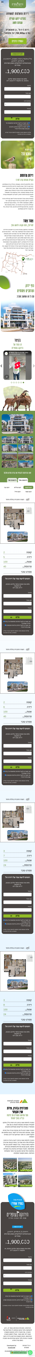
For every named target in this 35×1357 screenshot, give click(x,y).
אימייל (29, 109)
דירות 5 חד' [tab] (12, 480)
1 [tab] (23, 382)
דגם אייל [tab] (17, 492)
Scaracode (11, 1347)
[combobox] (17, 104)
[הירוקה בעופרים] (17, 4)
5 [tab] (14, 382)
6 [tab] (11, 382)
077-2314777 (11, 81)
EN (2, 2)
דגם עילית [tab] (17, 487)
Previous (33, 365)
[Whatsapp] (30, 1352)
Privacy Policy (25, 1351)
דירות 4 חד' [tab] (23, 480)
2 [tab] (21, 382)
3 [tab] (18, 382)
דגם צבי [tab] (6, 487)
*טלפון (29, 85)
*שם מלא (28, 93)
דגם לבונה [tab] (28, 487)
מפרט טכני (26, 571)
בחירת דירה (27, 101)
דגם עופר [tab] (28, 492)
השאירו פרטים (17, 41)
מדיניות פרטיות (21, 134)
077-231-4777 (17, 588)
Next (1, 365)
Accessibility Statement (12, 1351)
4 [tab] (16, 382)
